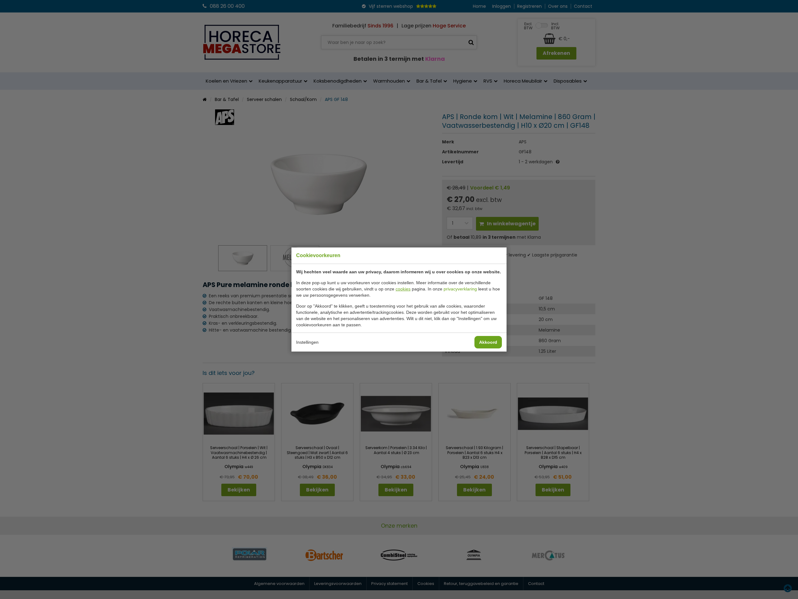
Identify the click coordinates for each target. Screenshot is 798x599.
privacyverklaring (460, 288)
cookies (403, 288)
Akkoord (488, 342)
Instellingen (307, 342)
